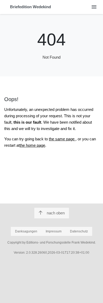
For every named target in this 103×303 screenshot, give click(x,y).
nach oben (56, 213)
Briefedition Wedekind (30, 7)
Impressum (54, 231)
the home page (32, 145)
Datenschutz (79, 231)
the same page (62, 139)
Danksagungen (26, 231)
